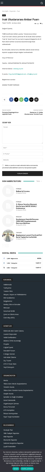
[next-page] (7, 245)
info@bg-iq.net (32, 74)
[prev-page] (3, 245)
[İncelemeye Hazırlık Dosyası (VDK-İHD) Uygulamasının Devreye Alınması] (8, 221)
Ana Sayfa (5, 11)
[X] (16, 99)
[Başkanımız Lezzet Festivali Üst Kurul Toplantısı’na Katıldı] (8, 236)
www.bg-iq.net (18, 69)
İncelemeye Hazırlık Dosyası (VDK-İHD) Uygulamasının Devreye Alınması (27, 221)
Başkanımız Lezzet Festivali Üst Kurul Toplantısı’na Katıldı (29, 236)
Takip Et (38, 263)
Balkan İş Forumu (23, 191)
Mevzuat (19, 216)
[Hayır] (42, 461)
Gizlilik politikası (27, 469)
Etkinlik (18, 188)
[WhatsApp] (21, 99)
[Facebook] (11, 99)
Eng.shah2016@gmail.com (17, 74)
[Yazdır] (36, 99)
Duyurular (13, 11)
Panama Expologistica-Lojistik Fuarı (10, 113)
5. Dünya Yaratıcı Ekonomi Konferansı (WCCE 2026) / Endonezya (26, 206)
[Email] (31, 99)
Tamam (15, 469)
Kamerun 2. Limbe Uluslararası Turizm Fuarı (33, 113)
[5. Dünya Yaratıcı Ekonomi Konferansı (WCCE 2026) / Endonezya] (8, 206)
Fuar (18, 11)
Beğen (39, 258)
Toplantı (19, 232)
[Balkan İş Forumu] (8, 191)
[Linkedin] (26, 99)
